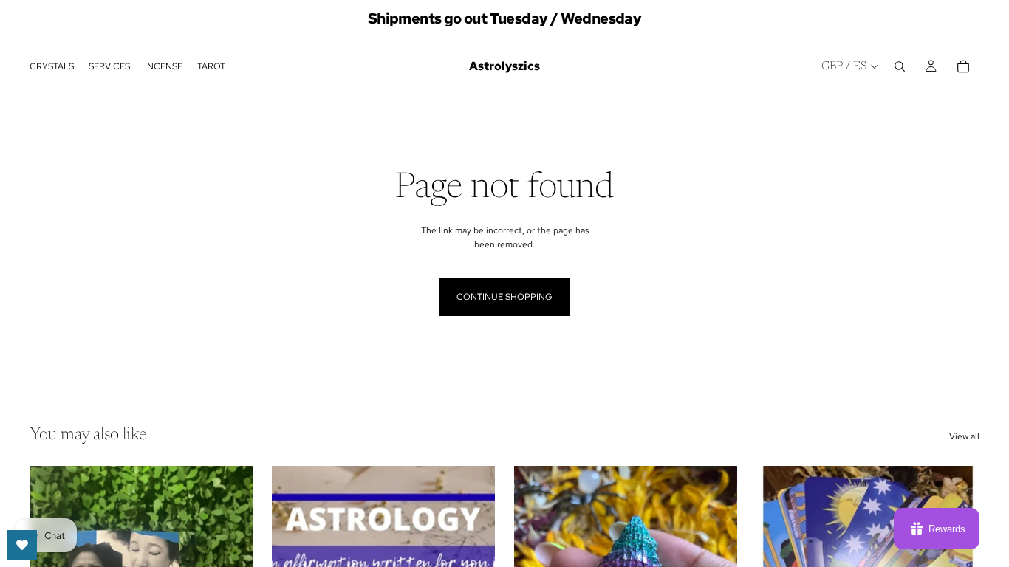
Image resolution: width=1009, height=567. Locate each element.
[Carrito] (963, 66)
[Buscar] (899, 66)
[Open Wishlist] (22, 545)
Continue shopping (504, 297)
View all (964, 436)
